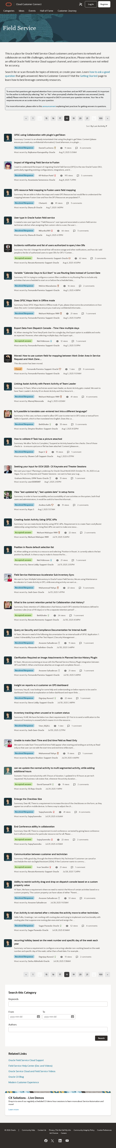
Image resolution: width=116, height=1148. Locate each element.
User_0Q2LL (44, 725)
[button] (98, 126)
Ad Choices (54, 1133)
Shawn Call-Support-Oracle (40, 456)
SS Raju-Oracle (35, 788)
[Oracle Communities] (80, 4)
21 (87, 118)
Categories (8, 10)
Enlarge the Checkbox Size (28, 798)
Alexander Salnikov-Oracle (40, 647)
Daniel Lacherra (46, 147)
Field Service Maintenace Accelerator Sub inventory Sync (44, 574)
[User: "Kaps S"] (8, 442)
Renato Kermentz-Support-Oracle (52, 258)
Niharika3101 (44, 230)
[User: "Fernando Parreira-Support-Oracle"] (8, 358)
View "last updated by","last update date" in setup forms (44, 491)
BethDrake (44, 424)
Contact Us (42, 1130)
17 (60, 118)
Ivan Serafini (43, 867)
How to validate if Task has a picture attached (38, 438)
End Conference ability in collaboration (34, 826)
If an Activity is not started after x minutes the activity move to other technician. (56, 912)
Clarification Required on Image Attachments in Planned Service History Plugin (55, 657)
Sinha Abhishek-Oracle (39, 961)
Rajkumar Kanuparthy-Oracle (41, 152)
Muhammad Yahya (47, 587)
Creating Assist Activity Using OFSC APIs (35, 519)
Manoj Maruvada (36, 401)
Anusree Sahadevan (48, 643)
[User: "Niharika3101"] (8, 220)
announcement (49, 106)
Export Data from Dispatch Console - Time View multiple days (46, 328)
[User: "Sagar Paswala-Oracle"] (8, 916)
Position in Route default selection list (34, 547)
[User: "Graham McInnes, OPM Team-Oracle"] (8, 469)
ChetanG (43, 203)
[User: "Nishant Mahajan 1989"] (8, 303)
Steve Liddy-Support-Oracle (41, 564)
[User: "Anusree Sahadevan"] (8, 633)
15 (46, 118)
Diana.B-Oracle (35, 207)
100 (100, 118)
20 (80, 118)
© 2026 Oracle (10, 1130)
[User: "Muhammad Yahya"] (8, 578)
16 (53, 118)
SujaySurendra (45, 812)
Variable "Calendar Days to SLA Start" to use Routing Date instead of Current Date (57, 272)
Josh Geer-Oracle (36, 592)
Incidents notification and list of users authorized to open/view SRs (49, 245)
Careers (64, 1133)
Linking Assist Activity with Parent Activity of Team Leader (45, 383)
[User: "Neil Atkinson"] (8, 331)
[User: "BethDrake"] (8, 414)
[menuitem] (91, 4)
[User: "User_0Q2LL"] (8, 716)
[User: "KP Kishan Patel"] (8, 165)
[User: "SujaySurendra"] (8, 802)
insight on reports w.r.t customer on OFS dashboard (41, 685)
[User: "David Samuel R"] (8, 771)
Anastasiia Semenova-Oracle (41, 179)
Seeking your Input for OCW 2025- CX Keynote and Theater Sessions (50, 466)
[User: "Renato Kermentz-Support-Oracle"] (8, 248)
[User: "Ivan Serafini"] (8, 857)
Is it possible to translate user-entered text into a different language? (50, 411)
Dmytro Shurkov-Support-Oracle (43, 428)
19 (74, 118)
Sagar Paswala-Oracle (49, 925)
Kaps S (42, 452)
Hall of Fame (46, 10)
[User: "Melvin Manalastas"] (8, 276)
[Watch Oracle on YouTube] (67, 1140)
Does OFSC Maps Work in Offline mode (34, 300)
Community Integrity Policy (84, 1130)
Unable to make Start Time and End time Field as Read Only (45, 740)
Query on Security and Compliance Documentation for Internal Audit (50, 629)
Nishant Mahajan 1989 (49, 313)
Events (32, 10)
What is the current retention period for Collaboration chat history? (49, 602)
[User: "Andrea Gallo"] (8, 495)
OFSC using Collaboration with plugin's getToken (39, 134)
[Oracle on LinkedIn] (60, 1140)
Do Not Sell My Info (63, 1130)
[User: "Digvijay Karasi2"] (8, 688)
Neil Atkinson (43, 341)
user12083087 (34, 481)
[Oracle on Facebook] (46, 1140)
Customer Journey (67, 10)
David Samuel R (44, 784)
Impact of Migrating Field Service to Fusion (36, 162)
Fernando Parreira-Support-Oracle (44, 290)
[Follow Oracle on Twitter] (53, 1140)
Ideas (21, 10)
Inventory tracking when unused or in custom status (42, 712)
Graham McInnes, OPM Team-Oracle (32, 478)
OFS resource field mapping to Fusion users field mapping (45, 190)
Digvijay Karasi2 (46, 698)
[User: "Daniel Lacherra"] (8, 138)
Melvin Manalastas (48, 285)
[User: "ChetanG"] (8, 193)
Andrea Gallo (45, 505)
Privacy (51, 1130)
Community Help (28, 1130)
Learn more (13, 1109)
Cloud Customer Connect (28, 4)
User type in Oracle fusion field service (34, 217)
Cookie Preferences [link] (104, 1130)
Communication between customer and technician (40, 854)
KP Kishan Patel (46, 175)
